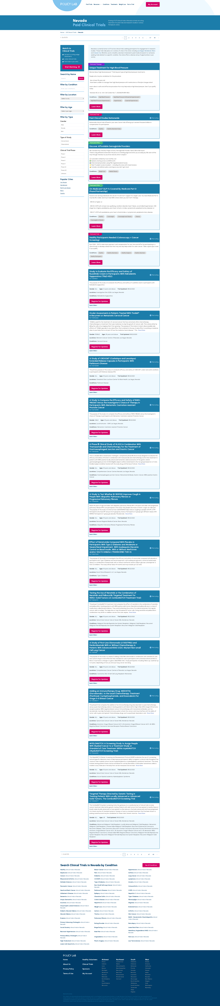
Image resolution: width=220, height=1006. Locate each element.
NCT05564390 (93, 753)
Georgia (133, 970)
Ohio (103, 981)
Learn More (96, 107)
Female (63, 128)
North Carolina (135, 981)
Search (81, 78)
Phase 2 (63, 157)
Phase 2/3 (63, 170)
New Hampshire (120, 968)
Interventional (65, 141)
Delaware (133, 966)
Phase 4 (63, 163)
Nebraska (104, 977)
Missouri (104, 974)
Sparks (62, 193)
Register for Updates (100, 301)
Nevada (147, 977)
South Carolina (135, 985)
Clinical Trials (87, 964)
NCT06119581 (93, 652)
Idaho (147, 972)
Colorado (148, 968)
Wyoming (148, 987)
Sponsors (86, 969)
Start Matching (71, 67)
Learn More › (93, 305)
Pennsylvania (120, 974)
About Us (66, 964)
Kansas (104, 968)
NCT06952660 (93, 318)
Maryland (133, 977)
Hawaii (147, 970)
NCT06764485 (94, 410)
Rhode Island (120, 977)
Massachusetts (120, 966)
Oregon (147, 981)
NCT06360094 (93, 501)
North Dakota (106, 979)
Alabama (133, 961)
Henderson (63, 185)
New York (119, 972)
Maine (118, 964)
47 (150, 38)
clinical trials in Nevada (70, 869)
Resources (97, 4)
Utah (146, 983)
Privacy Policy (68, 969)
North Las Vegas (65, 188)
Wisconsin (105, 985)
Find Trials (89, 4)
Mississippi (134, 979)
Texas (132, 989)
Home (65, 960)
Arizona (147, 964)
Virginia (133, 992)
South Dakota (106, 983)
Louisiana (133, 974)
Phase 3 (63, 160)
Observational (65, 144)
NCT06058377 (94, 701)
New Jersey (119, 970)
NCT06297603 (93, 554)
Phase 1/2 (63, 167)
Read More (141, 330)
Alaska (147, 961)
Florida (133, 968)
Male (62, 125)
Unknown (63, 173)
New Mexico (148, 979)
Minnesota (105, 972)
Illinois (104, 961)
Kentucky (133, 972)
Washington (148, 985)
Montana (147, 974)
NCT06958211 (93, 278)
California (148, 966)
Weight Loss (122, 4)
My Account (153, 4)
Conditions (106, 4)
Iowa (103, 966)
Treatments (114, 4)
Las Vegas (63, 182)
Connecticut (119, 961)
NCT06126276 (93, 600)
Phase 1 (63, 154)
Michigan (104, 970)
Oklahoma (134, 983)
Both (62, 131)
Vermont (118, 979)
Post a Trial (130, 4)
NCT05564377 (94, 801)
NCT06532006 (93, 451)
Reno (62, 190)
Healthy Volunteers (89, 960)
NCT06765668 (94, 365)
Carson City (97, 53)
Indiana (104, 964)
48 (154, 38)
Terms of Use (68, 973)
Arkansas (133, 964)
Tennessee (134, 987)
